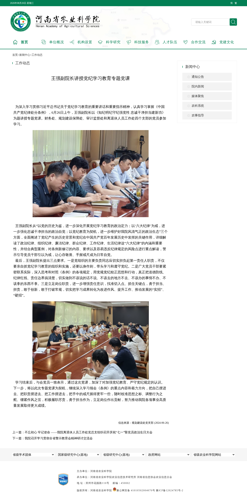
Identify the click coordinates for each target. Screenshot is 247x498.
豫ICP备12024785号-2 (169, 490)
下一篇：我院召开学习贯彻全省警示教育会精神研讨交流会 (52, 438)
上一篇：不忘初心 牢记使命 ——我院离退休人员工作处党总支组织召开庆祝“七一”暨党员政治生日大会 (82, 432)
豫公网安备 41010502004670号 (136, 490)
